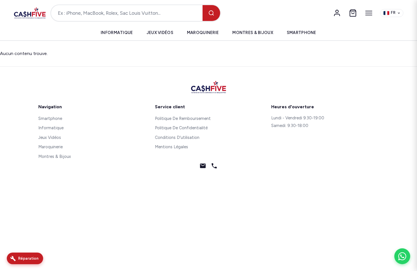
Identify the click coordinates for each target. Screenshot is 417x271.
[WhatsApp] (402, 256)
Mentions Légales (171, 146)
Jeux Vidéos (160, 32)
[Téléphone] (214, 167)
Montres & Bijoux (252, 32)
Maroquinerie (203, 32)
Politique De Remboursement (183, 118)
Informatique (117, 32)
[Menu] (369, 13)
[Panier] (353, 13)
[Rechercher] (211, 13)
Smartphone (301, 32)
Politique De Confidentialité (181, 127)
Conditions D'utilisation (177, 137)
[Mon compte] (337, 13)
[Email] (202, 167)
